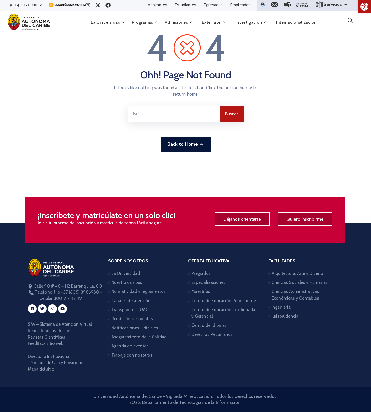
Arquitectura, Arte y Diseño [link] (297, 273)
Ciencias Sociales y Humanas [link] (300, 282)
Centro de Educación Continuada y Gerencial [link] (223, 313)
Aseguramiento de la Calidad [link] (139, 336)
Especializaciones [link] (208, 282)
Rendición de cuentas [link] (132, 318)
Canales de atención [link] (131, 300)
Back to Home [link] (182, 144)
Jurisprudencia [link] (285, 316)
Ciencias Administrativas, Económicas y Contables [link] (296, 295)
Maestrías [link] (200, 291)
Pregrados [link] (201, 273)
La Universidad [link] (125, 273)
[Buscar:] (174, 114)
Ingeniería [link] (281, 307)
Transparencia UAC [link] (129, 309)
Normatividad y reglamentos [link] (138, 291)
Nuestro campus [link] (126, 282)
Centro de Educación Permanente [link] (223, 300)
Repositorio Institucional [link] (51, 330)
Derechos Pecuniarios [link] (212, 334)
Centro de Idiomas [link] (209, 325)
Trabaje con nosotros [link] (131, 355)
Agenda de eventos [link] (130, 345)
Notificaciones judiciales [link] (134, 327)
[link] (364, 6)
